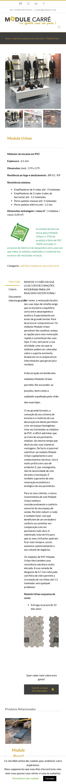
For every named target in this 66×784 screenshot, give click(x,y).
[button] (26, 639)
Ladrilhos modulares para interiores (39, 265)
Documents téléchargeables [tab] (14, 298)
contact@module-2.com (45, 10)
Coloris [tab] (13, 289)
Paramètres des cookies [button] (25, 778)
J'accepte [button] (49, 778)
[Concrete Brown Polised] (41, 631)
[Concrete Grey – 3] (33, 81)
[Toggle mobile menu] (59, 27)
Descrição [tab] (14, 281)
